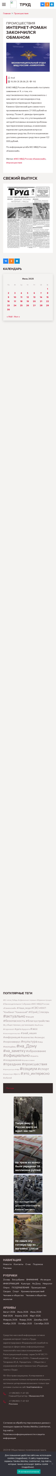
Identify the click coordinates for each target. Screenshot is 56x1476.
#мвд (40, 1042)
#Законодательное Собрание (17, 1004)
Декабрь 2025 (41, 1319)
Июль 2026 (22, 1312)
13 (34, 297)
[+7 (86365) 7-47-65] (6, 1394)
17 (15, 301)
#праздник (12, 1064)
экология (7, 1299)
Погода (10, 1088)
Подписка (38, 1264)
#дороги (26, 1029)
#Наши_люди (24, 1008)
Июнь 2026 (35, 1312)
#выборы (39, 1025)
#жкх (33, 1029)
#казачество (27, 1037)
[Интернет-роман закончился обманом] (28, 44)
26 (27, 305)
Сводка (7, 1291)
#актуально (14, 1016)
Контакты (18, 1264)
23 (8, 305)
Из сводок (45, 1279)
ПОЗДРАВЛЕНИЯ (20, 1287)
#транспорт (8, 1074)
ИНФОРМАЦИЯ (11, 1283)
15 (47, 297)
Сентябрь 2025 (41, 1323)
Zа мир (6, 1279)
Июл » (17, 316)
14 (41, 297)
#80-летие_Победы (10, 1000)
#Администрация (44, 1000)
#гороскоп (8, 1029)
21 (41, 301)
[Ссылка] (13, 4)
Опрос (6, 1287)
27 (34, 305)
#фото (17, 1074)
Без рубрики (18, 1279)
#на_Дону (26, 1045)
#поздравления (12, 1059)
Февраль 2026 (10, 1319)
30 (8, 309)
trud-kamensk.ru (34, 1387)
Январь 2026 (25, 1319)
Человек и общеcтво (13, 1295)
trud (13, 77)
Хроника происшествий (32, 1291)
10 (15, 297)
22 (47, 301)
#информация (11, 1037)
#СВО (35, 1007)
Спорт (16, 1291)
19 (28, 301)
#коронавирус (11, 1041)
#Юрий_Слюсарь (38, 1011)
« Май (10, 316)
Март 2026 (35, 1315)
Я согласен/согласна (29, 1471)
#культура (29, 1041)
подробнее (21, 1458)
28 (41, 305)
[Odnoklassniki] (47, 4)
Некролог (47, 1283)
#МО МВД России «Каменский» (30, 158)
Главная (7, 13)
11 (21, 297)
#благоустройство (38, 1020)
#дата (17, 1029)
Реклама (7, 1268)
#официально (16, 1055)
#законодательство (11, 1033)
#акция (30, 1016)
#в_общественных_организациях (18, 1025)
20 (34, 301)
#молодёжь (9, 1046)
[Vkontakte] (42, 4)
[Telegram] (52, 4)
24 (15, 305)
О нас (28, 1264)
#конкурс (39, 1037)
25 (21, 305)
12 (28, 297)
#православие (28, 1060)
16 (8, 301)
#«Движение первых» (27, 1000)
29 (47, 305)
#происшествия (14, 162)
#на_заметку (14, 1050)
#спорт (43, 1069)
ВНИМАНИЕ (32, 1279)
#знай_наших (29, 1033)
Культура (25, 1283)
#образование (36, 1051)
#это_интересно (35, 1073)
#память (34, 1056)
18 (21, 301)
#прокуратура (9, 1069)
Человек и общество (36, 1295)
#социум (28, 1068)
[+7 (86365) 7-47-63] (6, 1402)
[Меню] (3, 4)
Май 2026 (8, 1315)
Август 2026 (9, 1312)
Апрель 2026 (21, 1315)
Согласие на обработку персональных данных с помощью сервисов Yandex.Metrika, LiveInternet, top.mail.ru (27, 1426)
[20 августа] (28, 218)
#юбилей (7, 1078)
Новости (7, 1264)
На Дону (36, 1283)
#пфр (17, 1069)
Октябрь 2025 (25, 1323)
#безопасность (14, 1020)
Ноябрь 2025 (9, 1323)
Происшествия (21, 13)
